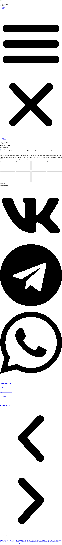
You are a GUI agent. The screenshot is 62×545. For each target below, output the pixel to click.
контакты (3, 10)
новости (3, 8)
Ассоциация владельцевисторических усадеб (2, 2)
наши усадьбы (4, 7)
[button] (31, 74)
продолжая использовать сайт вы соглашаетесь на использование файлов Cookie (10, 543)
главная (3, 6)
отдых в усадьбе (4, 139)
